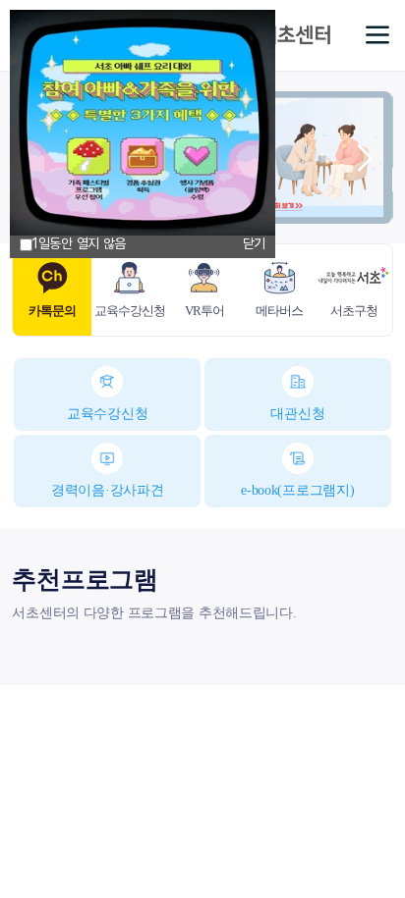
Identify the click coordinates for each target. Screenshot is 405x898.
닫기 (254, 243)
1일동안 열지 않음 (79, 243)
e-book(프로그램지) (297, 490)
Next (363, 158)
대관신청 (297, 413)
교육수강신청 (107, 413)
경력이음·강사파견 (107, 490)
